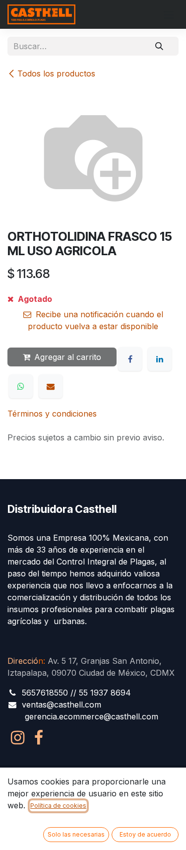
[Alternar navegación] (169, 14)
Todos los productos (56, 73)
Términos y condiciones (52, 414)
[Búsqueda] (159, 46)
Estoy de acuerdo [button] (145, 834)
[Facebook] (130, 359)
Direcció (25, 661)
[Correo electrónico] (50, 386)
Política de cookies (58, 805)
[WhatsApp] (21, 386)
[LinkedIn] (160, 359)
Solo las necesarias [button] (76, 834)
